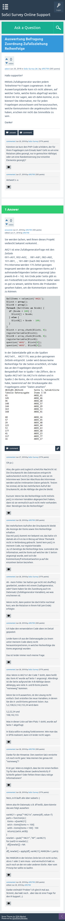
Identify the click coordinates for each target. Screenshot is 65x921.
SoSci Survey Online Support (26, 15)
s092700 (45, 69)
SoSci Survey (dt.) (31, 69)
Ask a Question (27, 28)
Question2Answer (20, 918)
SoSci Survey (33, 141)
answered (8, 230)
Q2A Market (21, 916)
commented (10, 141)
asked (7, 69)
